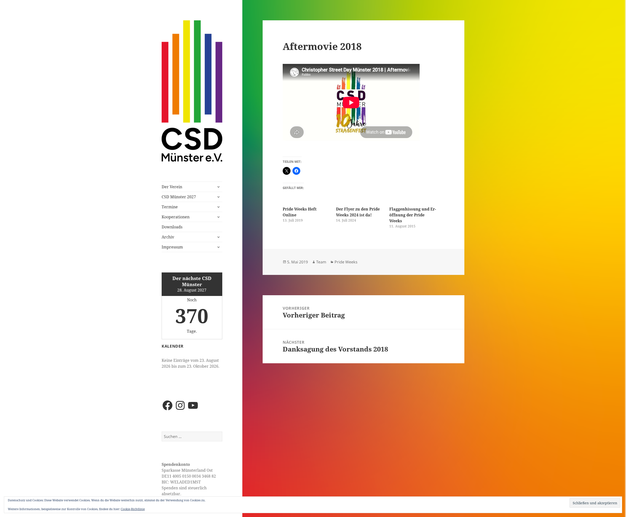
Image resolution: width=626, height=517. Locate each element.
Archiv (168, 237)
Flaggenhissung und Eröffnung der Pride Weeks (412, 214)
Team (321, 262)
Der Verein (172, 186)
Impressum (172, 247)
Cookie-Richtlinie (133, 509)
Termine (170, 207)
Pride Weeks (346, 262)
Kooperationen (176, 217)
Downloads (172, 227)
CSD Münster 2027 (179, 197)
